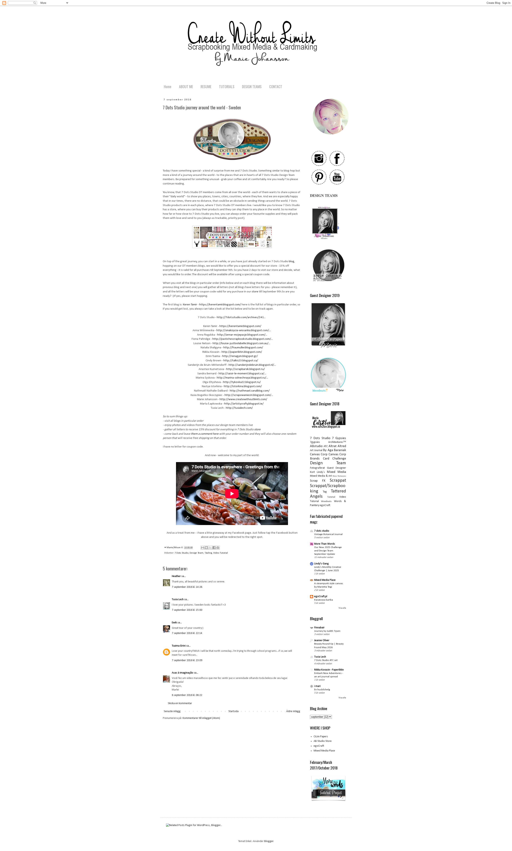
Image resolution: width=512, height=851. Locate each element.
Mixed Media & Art (321, 475)
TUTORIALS (226, 86)
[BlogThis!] (206, 548)
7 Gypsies (339, 438)
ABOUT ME (186, 86)
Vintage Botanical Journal (328, 534)
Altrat (333, 446)
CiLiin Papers (321, 736)
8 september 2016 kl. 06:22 (187, 695)
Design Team (196, 553)
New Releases (339, 476)
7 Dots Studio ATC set (326, 660)
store (255, 291)
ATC (326, 446)
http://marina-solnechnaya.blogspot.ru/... (242, 377)
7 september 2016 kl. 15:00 (187, 610)
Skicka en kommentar (180, 703)
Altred (342, 446)
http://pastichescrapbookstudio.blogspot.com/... (242, 339)
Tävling (208, 553)
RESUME (206, 86)
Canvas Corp (318, 454)
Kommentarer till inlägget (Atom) (201, 718)
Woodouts (326, 501)
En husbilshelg (322, 689)
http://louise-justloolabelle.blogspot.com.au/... (241, 343)
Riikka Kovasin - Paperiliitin (329, 669)
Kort (312, 472)
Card (326, 458)
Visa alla (342, 608)
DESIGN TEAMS (252, 86)
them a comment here (205, 433)
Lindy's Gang (321, 563)
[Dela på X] (210, 548)
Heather (176, 576)
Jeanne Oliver (321, 640)
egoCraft (325, 505)
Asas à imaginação (182, 672)
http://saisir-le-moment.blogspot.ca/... (242, 373)
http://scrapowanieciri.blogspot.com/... (249, 395)
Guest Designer (336, 467)
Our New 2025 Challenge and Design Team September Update (328, 551)
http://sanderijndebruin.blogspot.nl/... (252, 365)
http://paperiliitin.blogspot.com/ (242, 352)
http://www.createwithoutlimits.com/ (243, 399)
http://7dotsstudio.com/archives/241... (241, 317)
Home (167, 86)
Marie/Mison (174, 547)
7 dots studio (321, 530)
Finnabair (319, 627)
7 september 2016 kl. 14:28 (187, 587)
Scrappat (338, 480)
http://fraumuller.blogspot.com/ (243, 347)
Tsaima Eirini (179, 645)
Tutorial (331, 497)
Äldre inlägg (293, 711)
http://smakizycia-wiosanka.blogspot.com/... (243, 330)
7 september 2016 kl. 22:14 (187, 633)
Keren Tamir (190, 304)
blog (291, 261)
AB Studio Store (323, 741)
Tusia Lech (178, 599)
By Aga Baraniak (334, 450)
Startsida (233, 711)
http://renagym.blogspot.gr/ (240, 356)
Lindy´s (321, 472)
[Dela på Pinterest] (218, 548)
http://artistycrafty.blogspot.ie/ (244, 403)
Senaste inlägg (172, 711)
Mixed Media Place (325, 580)
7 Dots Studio (181, 553)
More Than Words (324, 543)
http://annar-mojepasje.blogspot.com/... (242, 334)
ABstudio (316, 446)
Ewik (174, 622)
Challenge (339, 458)
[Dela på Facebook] (214, 548)
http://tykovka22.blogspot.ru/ (242, 382)
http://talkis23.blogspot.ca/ (240, 360)
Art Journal (316, 450)
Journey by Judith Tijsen (327, 631)
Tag (325, 491)
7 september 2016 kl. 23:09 (187, 660)
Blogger (268, 841)
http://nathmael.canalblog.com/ (250, 390)
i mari (317, 686)
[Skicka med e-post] (203, 548)
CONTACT (275, 86)
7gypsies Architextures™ (328, 442)
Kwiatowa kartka (323, 600)
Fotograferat (317, 467)
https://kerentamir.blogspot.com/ (220, 304)
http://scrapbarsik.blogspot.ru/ (245, 369)
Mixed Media (336, 472)
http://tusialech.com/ (239, 408)
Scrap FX (317, 480)
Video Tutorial (220, 553)
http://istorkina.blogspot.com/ (243, 386)
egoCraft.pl (320, 596)
